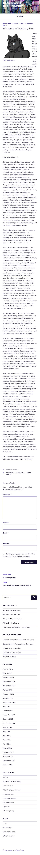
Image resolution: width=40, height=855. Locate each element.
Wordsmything (12, 470)
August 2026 (8, 669)
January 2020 (8, 698)
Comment (7, 494)
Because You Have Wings (12, 610)
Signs (14, 656)
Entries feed (7, 828)
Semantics (21, 473)
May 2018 (6, 740)
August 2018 (7, 727)
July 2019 (6, 707)
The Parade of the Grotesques (23, 640)
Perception (11, 473)
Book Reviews (8, 786)
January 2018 (8, 756)
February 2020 (8, 694)
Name (6, 522)
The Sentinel (16, 652)
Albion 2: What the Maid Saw (13, 619)
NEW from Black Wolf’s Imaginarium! (16, 627)
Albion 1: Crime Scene (11, 623)
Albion (5, 777)
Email (5, 533)
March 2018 (7, 748)
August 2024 (8, 690)
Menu (21, 16)
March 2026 (7, 673)
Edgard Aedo (7, 644)
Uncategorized (8, 802)
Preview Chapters (9, 798)
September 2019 (9, 702)
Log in (5, 823)
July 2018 (6, 732)
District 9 (18, 648)
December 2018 (9, 715)
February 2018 (8, 752)
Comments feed (9, 832)
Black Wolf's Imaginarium (14, 5)
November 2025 (9, 686)
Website (6, 543)
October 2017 (8, 765)
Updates (6, 807)
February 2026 (8, 677)
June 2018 (6, 736)
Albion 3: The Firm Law (11, 615)
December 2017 (9, 761)
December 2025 (9, 682)
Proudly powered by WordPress (13, 850)
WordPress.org (8, 836)
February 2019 (8, 711)
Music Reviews (8, 794)
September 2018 (9, 723)
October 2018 (8, 719)
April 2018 (7, 744)
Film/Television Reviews (12, 790)
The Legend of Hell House (24, 644)
